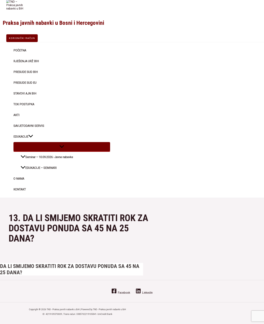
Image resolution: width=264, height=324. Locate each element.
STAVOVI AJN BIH (24, 93)
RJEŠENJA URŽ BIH (26, 61)
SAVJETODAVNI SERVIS (28, 126)
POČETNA (19, 50)
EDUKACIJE (20, 136)
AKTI (16, 115)
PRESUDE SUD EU (24, 82)
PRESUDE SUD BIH (25, 72)
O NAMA (18, 178)
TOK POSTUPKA (23, 104)
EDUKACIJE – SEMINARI (41, 168)
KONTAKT (19, 189)
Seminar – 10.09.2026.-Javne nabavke (49, 157)
